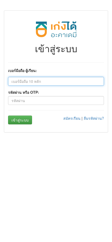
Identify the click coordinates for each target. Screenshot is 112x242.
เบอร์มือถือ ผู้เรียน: (22, 70)
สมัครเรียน (71, 118)
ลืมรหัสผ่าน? (94, 118)
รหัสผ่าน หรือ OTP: (23, 92)
